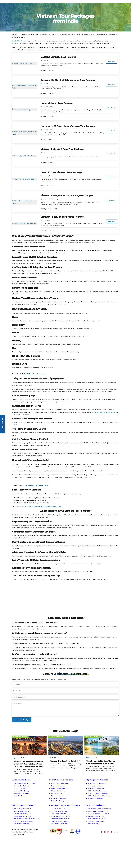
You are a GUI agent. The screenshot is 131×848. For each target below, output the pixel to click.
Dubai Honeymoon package (59, 813)
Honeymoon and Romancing (50, 199)
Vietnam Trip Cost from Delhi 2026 (64, 761)
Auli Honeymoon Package (21, 811)
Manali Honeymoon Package (22, 808)
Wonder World (20, 758)
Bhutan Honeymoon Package (59, 821)
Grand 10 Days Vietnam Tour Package (61, 172)
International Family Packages (60, 783)
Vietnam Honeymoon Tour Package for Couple (67, 195)
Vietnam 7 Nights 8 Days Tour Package (62, 149)
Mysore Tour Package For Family (97, 818)
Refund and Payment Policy (20, 832)
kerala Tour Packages (20, 796)
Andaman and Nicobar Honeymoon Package (27, 818)
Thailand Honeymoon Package (60, 811)
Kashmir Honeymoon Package (23, 813)
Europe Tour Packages (57, 786)
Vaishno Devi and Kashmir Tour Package (100, 796)
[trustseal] (53, 831)
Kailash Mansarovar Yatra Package (98, 793)
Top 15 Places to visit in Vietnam (34, 374)
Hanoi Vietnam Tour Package (57, 103)
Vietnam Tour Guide (20, 736)
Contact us (15, 829)
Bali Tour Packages (56, 793)
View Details (111, 61)
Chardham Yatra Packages (95, 786)
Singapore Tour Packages (58, 798)
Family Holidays (47, 220)
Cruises (51, 106)
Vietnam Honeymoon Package (60, 818)
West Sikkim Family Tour (95, 823)
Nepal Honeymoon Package (59, 823)
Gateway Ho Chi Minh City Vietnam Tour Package (68, 80)
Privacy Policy (24, 829)
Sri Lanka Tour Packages (58, 791)
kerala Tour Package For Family (97, 821)
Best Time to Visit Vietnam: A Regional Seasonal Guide (43, 506)
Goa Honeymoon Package (22, 823)
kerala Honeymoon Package (22, 816)
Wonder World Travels (19, 41)
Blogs (30, 829)
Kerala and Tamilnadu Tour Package (98, 813)
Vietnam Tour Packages (58, 788)
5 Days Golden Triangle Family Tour (98, 811)
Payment (35, 829)
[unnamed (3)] (65, 600)
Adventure (45, 60)
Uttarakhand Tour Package (96, 816)
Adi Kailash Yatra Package (95, 798)
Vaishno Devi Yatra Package (96, 788)
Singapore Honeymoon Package (60, 816)
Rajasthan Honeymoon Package (23, 821)
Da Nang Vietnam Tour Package (58, 57)
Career (31, 832)
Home (65, 11)
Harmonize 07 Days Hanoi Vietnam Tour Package (68, 126)
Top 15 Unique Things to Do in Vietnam (37, 485)
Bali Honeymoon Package (58, 808)
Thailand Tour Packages (58, 801)
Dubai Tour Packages (57, 796)
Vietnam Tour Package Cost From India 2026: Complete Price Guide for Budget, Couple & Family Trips (28, 764)
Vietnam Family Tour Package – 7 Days (62, 216)
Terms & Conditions (18, 834)
